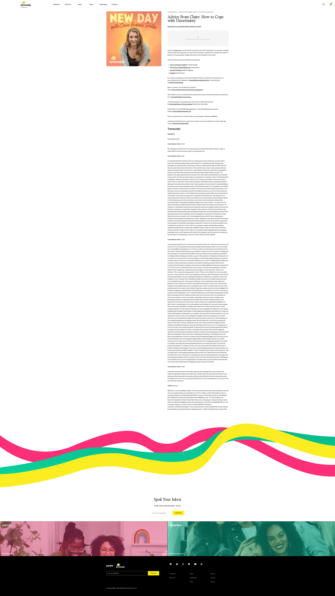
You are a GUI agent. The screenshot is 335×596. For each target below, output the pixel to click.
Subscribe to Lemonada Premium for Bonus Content (184, 26)
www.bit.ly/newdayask (176, 82)
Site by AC (134, 588)
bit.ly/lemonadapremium (181, 123)
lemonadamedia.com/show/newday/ (181, 104)
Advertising (103, 4)
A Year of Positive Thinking (178, 65)
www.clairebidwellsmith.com (182, 111)
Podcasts (56, 4)
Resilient (172, 73)
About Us (68, 4)
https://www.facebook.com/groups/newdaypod (187, 90)
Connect (114, 4)
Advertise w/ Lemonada (176, 553)
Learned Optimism (176, 70)
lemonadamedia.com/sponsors (181, 97)
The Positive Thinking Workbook (180, 67)
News (80, 4)
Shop (91, 4)
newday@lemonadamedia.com (199, 80)
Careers (212, 574)
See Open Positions (8, 553)
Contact (212, 578)
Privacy (212, 582)
